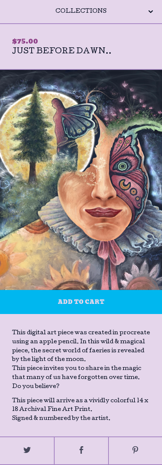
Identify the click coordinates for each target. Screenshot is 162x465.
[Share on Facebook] (81, 450)
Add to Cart (81, 302)
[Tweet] (27, 450)
